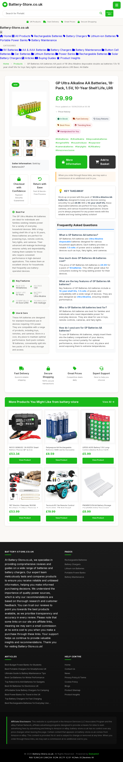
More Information (73, 162)
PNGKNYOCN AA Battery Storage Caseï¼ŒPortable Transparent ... (96, 506)
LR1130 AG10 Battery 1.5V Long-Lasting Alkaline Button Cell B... (96, 448)
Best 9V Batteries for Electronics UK (21, 686)
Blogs (67, 686)
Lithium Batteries (44, 53)
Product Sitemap (72, 690)
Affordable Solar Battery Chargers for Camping (27, 690)
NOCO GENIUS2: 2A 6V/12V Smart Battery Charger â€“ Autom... (24, 448)
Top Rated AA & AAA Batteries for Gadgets (25, 682)
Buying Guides (47, 58)
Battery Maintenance (44, 40)
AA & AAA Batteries (33, 49)
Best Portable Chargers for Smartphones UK (25, 669)
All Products (22, 36)
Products (18, 63)
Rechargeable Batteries (47, 36)
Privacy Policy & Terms (75, 677)
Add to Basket (104, 162)
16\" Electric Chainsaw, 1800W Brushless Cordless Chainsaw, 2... (24, 506)
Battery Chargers (76, 36)
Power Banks (66, 53)
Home (7, 36)
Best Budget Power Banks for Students (23, 665)
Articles (29, 58)
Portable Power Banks (75, 572)
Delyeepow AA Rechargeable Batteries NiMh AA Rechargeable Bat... (60, 448)
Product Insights (70, 58)
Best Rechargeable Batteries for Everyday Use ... (28, 703)
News (67, 673)
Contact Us (70, 669)
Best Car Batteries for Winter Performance (24, 677)
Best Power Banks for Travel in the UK (22, 694)
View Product (25, 460)
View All (106, 401)
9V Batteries (10, 49)
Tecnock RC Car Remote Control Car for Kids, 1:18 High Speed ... (60, 506)
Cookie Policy (71, 682)
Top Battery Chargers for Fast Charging (23, 699)
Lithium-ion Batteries (103, 36)
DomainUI (94, 754)
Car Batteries (22, 53)
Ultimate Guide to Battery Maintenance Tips (25, 673)
